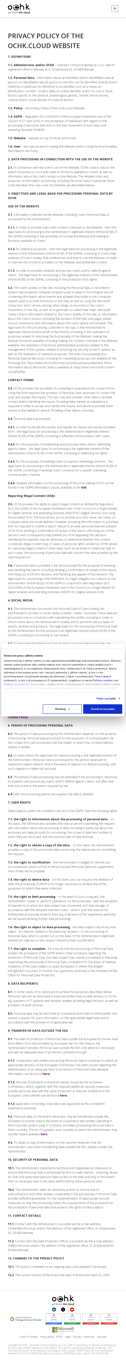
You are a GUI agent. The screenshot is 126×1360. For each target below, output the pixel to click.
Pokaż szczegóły (106, 698)
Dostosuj (60, 709)
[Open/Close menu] (115, 8)
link (84, 487)
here (46, 1074)
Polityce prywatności (16, 684)
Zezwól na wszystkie (103, 709)
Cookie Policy (18, 717)
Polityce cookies (103, 680)
